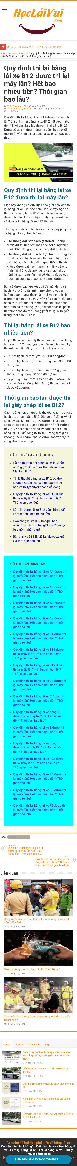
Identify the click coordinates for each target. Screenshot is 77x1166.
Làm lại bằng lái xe (23, 1150)
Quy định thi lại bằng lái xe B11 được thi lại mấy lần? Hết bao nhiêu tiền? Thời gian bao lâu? (25, 849)
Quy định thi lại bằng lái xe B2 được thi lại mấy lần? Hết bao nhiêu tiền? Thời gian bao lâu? (52, 861)
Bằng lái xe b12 (20, 53)
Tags (47, 1044)
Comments (34, 1044)
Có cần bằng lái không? (17, 1146)
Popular (20, 1044)
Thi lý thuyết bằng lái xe (49, 1152)
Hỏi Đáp (27, 108)
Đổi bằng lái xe (46, 1146)
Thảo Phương (14, 106)
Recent (7, 1044)
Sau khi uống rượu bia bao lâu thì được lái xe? (32, 969)
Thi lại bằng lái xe (19, 837)
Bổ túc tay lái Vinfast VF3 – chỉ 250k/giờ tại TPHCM (34, 47)
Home (6, 53)
